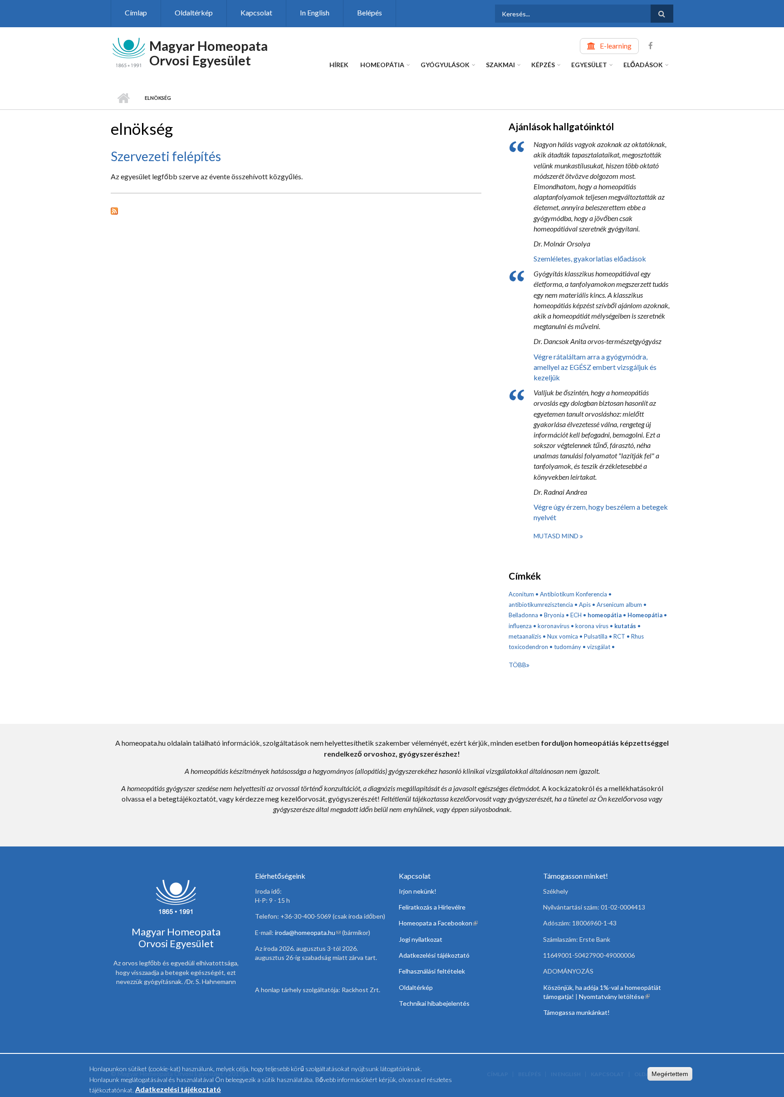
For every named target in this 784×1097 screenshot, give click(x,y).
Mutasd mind (557, 536)
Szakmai (500, 65)
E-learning (616, 45)
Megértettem (670, 1073)
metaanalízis (525, 636)
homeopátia (605, 615)
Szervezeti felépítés (166, 156)
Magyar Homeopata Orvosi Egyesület (208, 53)
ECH (576, 615)
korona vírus (591, 626)
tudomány (567, 646)
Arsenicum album (619, 604)
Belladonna (523, 615)
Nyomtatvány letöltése (614, 996)
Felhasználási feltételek (432, 971)
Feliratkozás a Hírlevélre (432, 907)
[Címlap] (129, 51)
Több (517, 665)
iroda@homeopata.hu (308, 932)
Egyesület (589, 65)
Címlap (136, 12)
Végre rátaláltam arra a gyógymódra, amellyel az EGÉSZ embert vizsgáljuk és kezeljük (595, 367)
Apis (585, 604)
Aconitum (521, 594)
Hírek (338, 65)
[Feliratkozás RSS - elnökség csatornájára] (296, 210)
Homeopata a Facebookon (438, 923)
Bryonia (554, 615)
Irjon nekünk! (417, 891)
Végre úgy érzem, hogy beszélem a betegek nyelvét (601, 511)
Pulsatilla (596, 636)
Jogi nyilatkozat (420, 939)
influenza (520, 626)
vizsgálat (598, 646)
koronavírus (553, 626)
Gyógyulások (445, 65)
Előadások (643, 65)
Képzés (543, 65)
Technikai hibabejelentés (434, 1003)
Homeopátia (382, 65)
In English (314, 12)
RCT (619, 636)
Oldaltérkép (194, 12)
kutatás (625, 626)
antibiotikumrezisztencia (541, 604)
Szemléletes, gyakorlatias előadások (590, 258)
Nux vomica (562, 636)
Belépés (369, 12)
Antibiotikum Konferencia (573, 594)
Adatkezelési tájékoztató (434, 955)
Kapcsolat (256, 12)
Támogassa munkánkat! (576, 1012)
